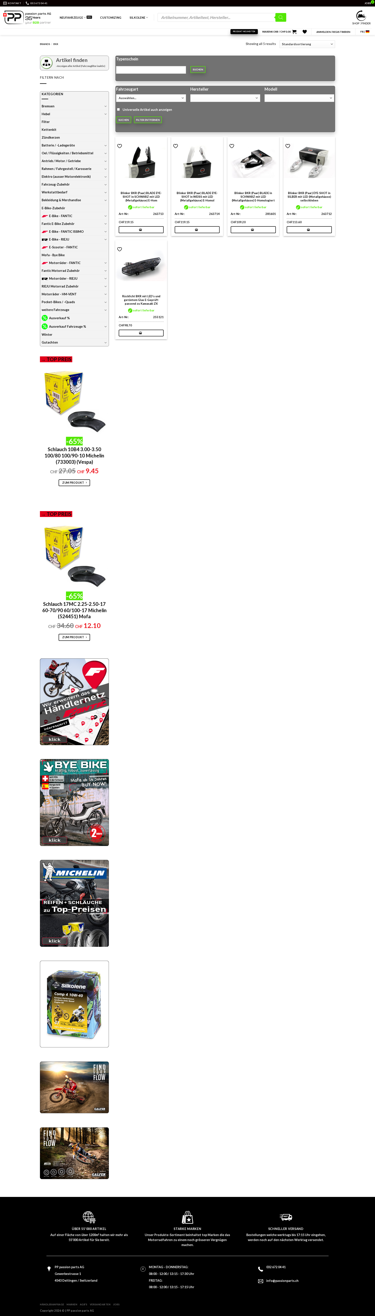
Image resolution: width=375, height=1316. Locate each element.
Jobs (116, 1304)
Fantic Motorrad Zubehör (61, 271)
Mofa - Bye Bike (53, 255)
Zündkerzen (51, 137)
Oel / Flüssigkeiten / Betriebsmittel (67, 153)
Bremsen (48, 106)
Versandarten (100, 1304)
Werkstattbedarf (54, 192)
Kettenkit (49, 129)
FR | (362, 31)
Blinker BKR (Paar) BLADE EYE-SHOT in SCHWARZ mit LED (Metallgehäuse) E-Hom (141, 196)
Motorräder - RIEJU (63, 278)
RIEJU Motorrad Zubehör (60, 286)
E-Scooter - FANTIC (63, 247)
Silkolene (137, 17)
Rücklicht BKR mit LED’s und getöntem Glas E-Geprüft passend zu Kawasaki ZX (141, 299)
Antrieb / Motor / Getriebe (61, 161)
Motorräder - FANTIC (65, 263)
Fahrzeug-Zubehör (56, 184)
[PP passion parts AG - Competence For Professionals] (27, 17)
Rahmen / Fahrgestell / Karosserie (66, 169)
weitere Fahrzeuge (55, 310)
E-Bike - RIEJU (59, 239)
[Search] (280, 17)
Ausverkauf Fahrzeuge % (67, 326)
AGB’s (83, 1304)
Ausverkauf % (59, 318)
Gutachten (50, 342)
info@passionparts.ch (282, 1281)
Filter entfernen (148, 119)
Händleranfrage (52, 1304)
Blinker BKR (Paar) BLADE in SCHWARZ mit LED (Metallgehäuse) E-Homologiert (253, 196)
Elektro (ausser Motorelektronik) (66, 176)
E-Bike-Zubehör (53, 208)
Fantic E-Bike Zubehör (58, 224)
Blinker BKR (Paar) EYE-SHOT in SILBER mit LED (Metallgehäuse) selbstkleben (309, 196)
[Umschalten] (105, 106)
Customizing (110, 17)
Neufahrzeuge (71, 17)
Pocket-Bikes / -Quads (58, 302)
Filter (46, 122)
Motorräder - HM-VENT (59, 294)
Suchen (198, 69)
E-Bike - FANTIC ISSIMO (66, 231)
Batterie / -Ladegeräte (58, 145)
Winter (47, 334)
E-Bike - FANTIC (60, 216)
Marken (72, 1304)
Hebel (46, 114)
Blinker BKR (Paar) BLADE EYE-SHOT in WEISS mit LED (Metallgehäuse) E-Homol (197, 196)
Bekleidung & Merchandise (61, 200)
